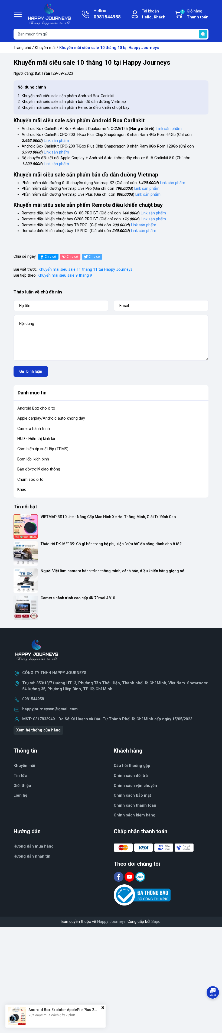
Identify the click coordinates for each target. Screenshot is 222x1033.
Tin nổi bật (25, 506)
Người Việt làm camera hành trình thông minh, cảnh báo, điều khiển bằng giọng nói (113, 571)
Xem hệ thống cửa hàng (38, 730)
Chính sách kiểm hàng (134, 815)
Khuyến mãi (45, 47)
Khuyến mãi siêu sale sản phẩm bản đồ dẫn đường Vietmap (74, 101)
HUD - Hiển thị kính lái (36, 438)
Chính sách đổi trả (131, 775)
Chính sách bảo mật (132, 795)
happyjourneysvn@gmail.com (50, 709)
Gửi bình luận (30, 371)
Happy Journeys (111, 921)
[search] (203, 34)
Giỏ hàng (195, 14)
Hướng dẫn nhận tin (32, 856)
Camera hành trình (33, 428)
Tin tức (20, 775)
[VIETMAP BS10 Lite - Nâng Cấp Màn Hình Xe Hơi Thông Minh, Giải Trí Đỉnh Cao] (26, 526)
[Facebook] (119, 876)
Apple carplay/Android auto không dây (51, 418)
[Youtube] (130, 876)
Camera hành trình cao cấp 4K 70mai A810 (78, 598)
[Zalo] (140, 876)
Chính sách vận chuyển (135, 785)
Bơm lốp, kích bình (33, 459)
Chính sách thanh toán (135, 805)
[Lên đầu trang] (213, 1007)
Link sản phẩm (169, 128)
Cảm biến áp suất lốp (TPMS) (42, 449)
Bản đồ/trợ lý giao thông (38, 469)
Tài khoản (153, 14)
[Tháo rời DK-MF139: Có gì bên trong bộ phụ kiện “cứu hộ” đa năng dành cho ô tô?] (26, 553)
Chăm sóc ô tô (30, 479)
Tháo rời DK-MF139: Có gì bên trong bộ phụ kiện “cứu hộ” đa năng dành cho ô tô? (111, 544)
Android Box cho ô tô (36, 408)
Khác (21, 489)
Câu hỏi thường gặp (132, 765)
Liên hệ (20, 795)
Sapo (156, 921)
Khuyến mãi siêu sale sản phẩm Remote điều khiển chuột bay (75, 107)
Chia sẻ (50, 257)
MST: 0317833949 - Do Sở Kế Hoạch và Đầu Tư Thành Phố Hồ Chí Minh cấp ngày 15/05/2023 (107, 719)
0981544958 (33, 699)
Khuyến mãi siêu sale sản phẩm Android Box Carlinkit (68, 96)
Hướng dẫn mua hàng (34, 846)
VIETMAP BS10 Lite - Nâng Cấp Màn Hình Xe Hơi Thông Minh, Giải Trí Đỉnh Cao (108, 517)
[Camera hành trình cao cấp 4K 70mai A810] (26, 608)
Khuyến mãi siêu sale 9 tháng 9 (65, 275)
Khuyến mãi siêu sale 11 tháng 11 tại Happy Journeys (85, 269)
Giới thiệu (22, 785)
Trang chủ (22, 47)
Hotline (107, 13)
